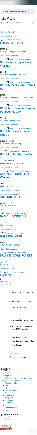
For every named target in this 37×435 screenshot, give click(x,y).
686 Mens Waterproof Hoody (15, 132)
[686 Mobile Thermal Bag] (10, 143)
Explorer (5, 275)
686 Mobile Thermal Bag (17, 154)
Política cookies (11, 383)
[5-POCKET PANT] (7, 32)
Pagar (7, 405)
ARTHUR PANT (10, 197)
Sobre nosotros (11, 408)
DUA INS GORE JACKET (16, 255)
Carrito (8, 393)
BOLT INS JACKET (12, 236)
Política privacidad (12, 380)
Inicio (5, 12)
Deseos (8, 385)
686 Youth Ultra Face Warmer (14, 175)
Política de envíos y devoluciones (18, 378)
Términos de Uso (11, 390)
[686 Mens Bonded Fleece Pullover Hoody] (17, 97)
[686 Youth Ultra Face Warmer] (12, 163)
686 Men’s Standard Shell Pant (17, 86)
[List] (34, 25)
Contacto (8, 403)
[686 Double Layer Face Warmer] (13, 51)
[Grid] (33, 25)
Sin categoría (10, 419)
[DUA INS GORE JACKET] (10, 245)
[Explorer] (4, 264)
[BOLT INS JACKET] (8, 225)
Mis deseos (9, 395)
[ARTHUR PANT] (6, 186)
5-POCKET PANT (11, 42)
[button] (18, 2)
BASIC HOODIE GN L (14, 216)
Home (7, 410)
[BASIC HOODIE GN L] (9, 206)
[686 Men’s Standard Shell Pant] (13, 74)
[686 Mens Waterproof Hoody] (12, 120)
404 (6, 388)
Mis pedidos (10, 398)
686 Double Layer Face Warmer (16, 63)
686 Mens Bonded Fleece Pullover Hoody (17, 110)
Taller (7, 373)
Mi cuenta (9, 400)
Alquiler (8, 376)
